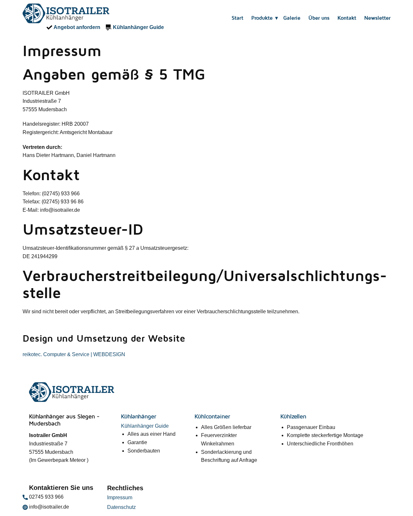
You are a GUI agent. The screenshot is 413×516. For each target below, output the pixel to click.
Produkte (262, 18)
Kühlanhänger (138, 416)
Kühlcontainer (212, 416)
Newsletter (377, 18)
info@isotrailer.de (48, 507)
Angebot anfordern (76, 27)
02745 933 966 (46, 497)
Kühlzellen (293, 416)
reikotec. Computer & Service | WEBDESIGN (74, 354)
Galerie (291, 18)
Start (237, 18)
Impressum (119, 497)
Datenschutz (121, 507)
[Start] (66, 13)
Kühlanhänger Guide (138, 27)
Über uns (318, 18)
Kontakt (346, 18)
